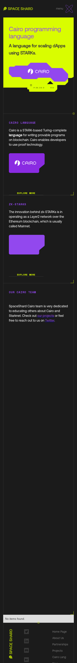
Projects (57, 650)
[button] (69, 8)
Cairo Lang (59, 657)
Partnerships (60, 644)
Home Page (59, 631)
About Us (58, 638)
